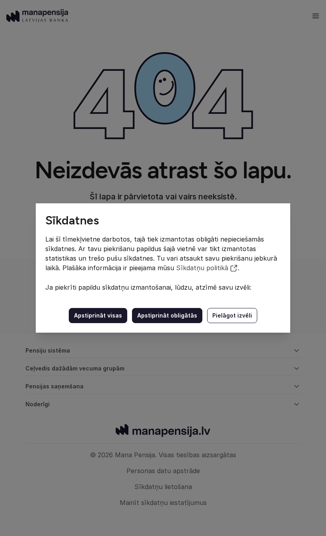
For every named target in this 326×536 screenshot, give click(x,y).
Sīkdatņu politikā (202, 268)
